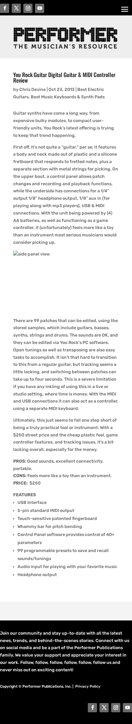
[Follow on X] (104, 707)
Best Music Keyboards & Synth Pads (68, 97)
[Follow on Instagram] (115, 707)
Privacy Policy (87, 686)
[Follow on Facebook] (92, 707)
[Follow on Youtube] (127, 707)
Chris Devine (32, 89)
